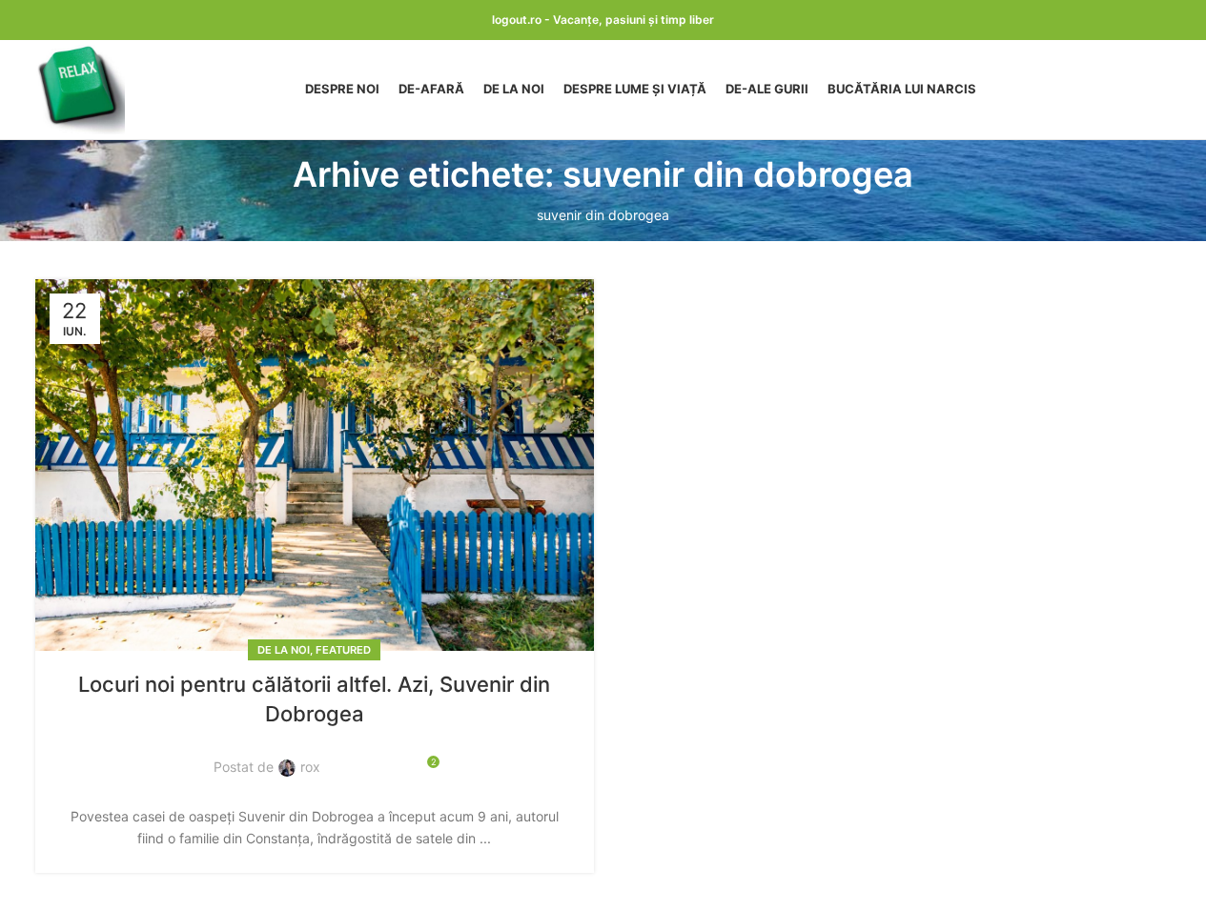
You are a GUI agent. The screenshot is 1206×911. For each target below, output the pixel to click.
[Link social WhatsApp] (391, 756)
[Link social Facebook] (346, 756)
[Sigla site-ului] (80, 88)
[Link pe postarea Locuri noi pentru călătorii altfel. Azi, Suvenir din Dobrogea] (314, 465)
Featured (343, 650)
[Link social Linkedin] (369, 756)
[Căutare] (1164, 90)
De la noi (283, 650)
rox (310, 767)
